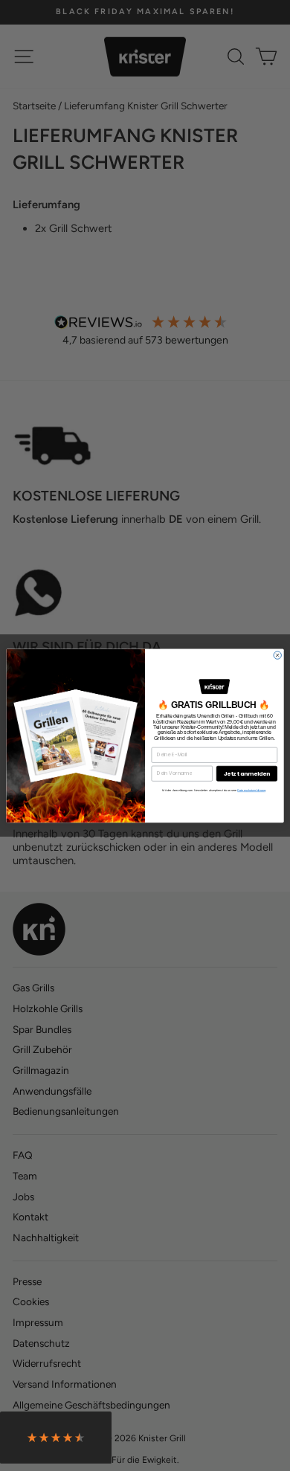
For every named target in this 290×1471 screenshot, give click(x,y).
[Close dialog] (277, 655)
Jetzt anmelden (247, 772)
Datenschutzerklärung (251, 790)
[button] (56, 1441)
